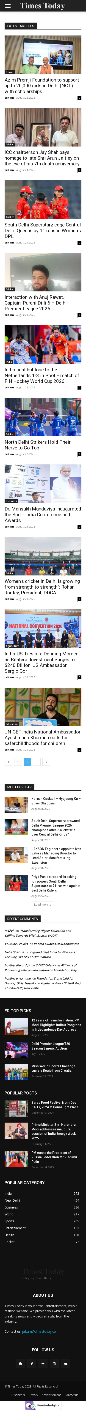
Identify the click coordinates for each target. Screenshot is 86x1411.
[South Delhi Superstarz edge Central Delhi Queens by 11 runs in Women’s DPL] (43, 199)
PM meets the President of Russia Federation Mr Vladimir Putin (54, 1157)
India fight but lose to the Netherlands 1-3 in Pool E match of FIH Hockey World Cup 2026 (42, 375)
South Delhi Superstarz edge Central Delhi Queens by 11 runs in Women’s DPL (43, 230)
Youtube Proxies (16, 944)
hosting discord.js (17, 965)
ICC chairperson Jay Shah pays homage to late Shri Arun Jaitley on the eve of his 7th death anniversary (42, 158)
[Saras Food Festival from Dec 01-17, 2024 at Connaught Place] (16, 1108)
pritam (9, 97)
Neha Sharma (14, 952)
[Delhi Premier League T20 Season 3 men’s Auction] (16, 1050)
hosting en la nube (18, 978)
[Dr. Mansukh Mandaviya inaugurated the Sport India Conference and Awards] (43, 483)
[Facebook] (31, 1363)
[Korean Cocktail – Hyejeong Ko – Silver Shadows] (16, 805)
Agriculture (12, 646)
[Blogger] (20, 1363)
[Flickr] (43, 1363)
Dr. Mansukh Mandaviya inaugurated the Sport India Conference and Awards (43, 514)
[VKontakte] (65, 1363)
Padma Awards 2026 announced (56, 944)
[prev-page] (8, 762)
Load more (41, 904)
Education (12, 724)
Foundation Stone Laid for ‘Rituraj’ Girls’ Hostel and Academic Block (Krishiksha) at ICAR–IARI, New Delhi (42, 983)
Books (10, 72)
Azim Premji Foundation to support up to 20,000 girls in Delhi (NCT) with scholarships (42, 85)
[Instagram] (54, 1363)
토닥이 (9, 931)
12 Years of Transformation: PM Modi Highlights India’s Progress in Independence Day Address (56, 1024)
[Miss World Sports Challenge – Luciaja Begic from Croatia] (16, 1072)
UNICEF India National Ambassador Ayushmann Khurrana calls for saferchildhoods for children (42, 737)
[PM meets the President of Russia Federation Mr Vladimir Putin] (16, 1159)
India (9, 362)
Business (11, 501)
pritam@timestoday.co (39, 1331)
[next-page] (46, 762)
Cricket (10, 144)
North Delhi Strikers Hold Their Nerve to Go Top (38, 445)
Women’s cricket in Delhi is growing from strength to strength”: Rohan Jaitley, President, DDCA (42, 586)
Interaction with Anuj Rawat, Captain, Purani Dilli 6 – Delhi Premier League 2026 (36, 302)
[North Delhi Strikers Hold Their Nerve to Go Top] (43, 417)
